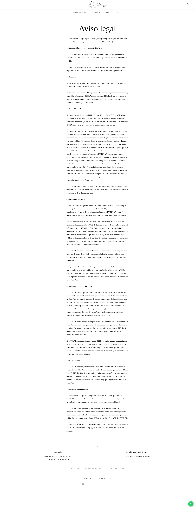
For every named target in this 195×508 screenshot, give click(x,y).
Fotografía (95, 12)
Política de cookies (116, 469)
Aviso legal (76, 469)
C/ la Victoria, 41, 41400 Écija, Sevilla (137, 456)
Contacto (118, 12)
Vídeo (107, 12)
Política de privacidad (94, 469)
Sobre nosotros (80, 12)
